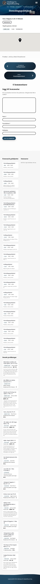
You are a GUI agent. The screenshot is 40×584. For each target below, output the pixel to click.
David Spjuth (12, 538)
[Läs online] (3, 399)
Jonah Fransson (13, 524)
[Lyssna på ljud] (14, 367)
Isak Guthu (12, 460)
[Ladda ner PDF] (7, 398)
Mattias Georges (6, 385)
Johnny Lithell (14, 365)
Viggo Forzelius (13, 496)
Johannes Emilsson (7, 474)
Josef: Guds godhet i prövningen (10, 475)
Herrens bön (6, 427)
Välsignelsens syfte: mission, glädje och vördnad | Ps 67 (9, 534)
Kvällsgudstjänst (21, 67)
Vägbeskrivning (7, 22)
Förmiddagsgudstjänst (28, 6)
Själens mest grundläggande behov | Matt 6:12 (9, 504)
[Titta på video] (13, 367)
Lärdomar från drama (7, 367)
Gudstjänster (19, 6)
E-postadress (6, 123)
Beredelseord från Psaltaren (9, 387)
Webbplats (5, 130)
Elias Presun (13, 413)
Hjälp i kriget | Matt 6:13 (10, 440)
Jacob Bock (12, 548)
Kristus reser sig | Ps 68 (10, 494)
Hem (8, 6)
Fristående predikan (7, 550)
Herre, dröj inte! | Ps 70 (9, 412)
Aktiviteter (12, 6)
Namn (4, 116)
